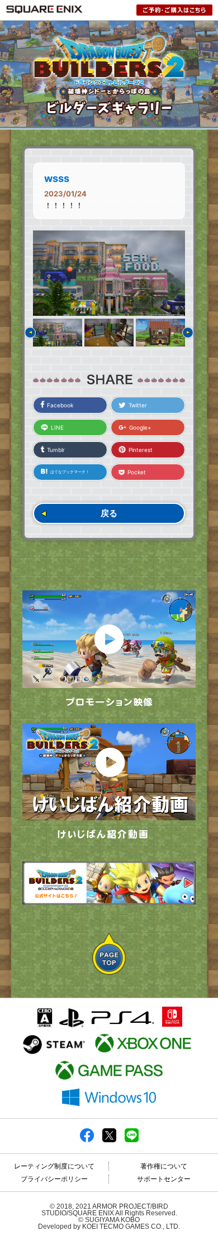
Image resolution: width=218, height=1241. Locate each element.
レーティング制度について (54, 1166)
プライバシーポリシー (54, 1179)
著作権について (163, 1166)
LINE (57, 427)
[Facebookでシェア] (87, 1140)
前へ (30, 332)
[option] (109, 273)
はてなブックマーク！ (69, 471)
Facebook (60, 405)
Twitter (138, 405)
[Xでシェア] (109, 1140)
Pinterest (141, 449)
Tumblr (56, 449)
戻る (109, 513)
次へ (187, 332)
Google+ (140, 427)
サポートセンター (164, 1179)
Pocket (136, 472)
